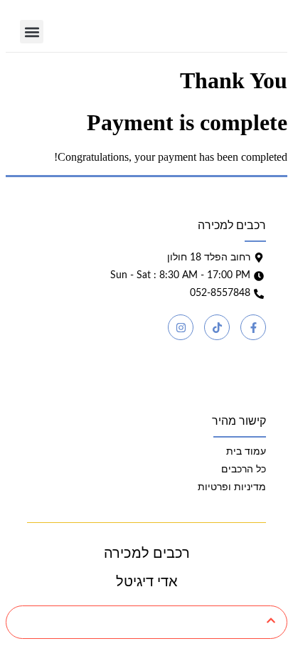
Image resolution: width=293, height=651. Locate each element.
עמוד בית (246, 452)
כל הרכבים (243, 470)
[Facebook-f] (253, 327)
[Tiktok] (217, 327)
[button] (31, 31)
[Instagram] (180, 327)
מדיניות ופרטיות (232, 487)
